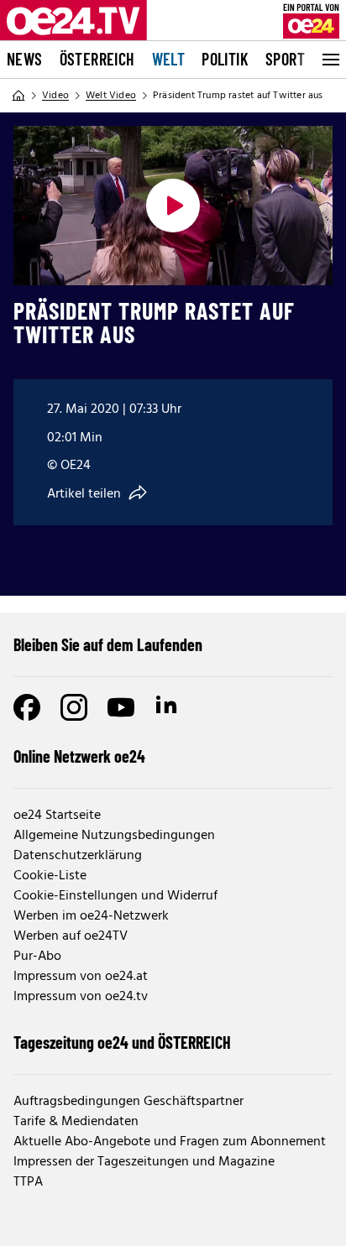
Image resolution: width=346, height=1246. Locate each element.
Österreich (97, 59)
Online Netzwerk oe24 (79, 756)
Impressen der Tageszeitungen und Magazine (144, 1162)
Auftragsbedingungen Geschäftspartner (128, 1102)
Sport (285, 59)
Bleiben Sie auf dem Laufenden (107, 644)
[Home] (18, 95)
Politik (225, 59)
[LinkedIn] (168, 707)
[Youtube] (120, 707)
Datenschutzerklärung (77, 856)
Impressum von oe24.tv (80, 997)
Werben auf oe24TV (70, 936)
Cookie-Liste (49, 876)
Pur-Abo (37, 956)
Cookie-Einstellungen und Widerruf (115, 896)
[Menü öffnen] (329, 59)
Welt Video (111, 95)
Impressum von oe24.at (80, 977)
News (25, 59)
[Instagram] (73, 707)
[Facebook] (26, 707)
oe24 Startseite (57, 815)
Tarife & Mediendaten (76, 1122)
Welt (169, 59)
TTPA (28, 1182)
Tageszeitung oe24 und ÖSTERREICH (122, 1042)
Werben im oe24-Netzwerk (91, 916)
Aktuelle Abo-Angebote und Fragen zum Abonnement (169, 1142)
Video (55, 95)
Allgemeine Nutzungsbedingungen (114, 836)
